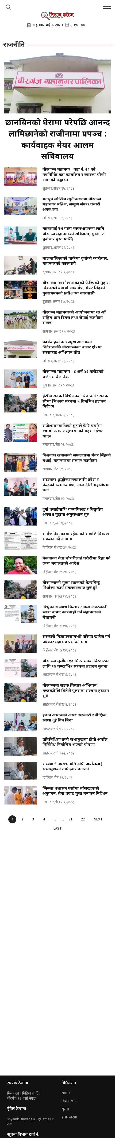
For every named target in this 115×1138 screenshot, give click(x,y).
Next (98, 819)
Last (57, 828)
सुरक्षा (65, 1109)
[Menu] (107, 7)
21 (70, 819)
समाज (66, 1093)
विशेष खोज (70, 1101)
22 (83, 819)
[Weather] (8, 7)
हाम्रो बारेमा (69, 1117)
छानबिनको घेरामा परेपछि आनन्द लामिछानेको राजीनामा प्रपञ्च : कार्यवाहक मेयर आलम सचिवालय (57, 140)
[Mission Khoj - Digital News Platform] (58, 16)
